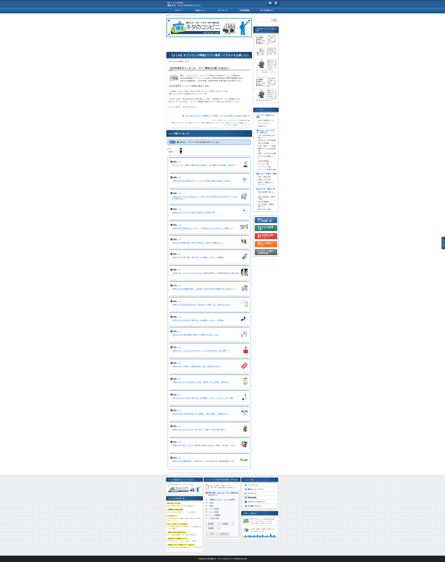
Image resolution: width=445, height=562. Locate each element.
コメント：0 (246, 125)
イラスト (225, 120)
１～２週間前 (215, 515)
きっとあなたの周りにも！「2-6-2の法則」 (182, 512)
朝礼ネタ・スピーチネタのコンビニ (184, 5)
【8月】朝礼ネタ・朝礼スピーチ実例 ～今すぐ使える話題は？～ (272, 40)
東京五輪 (247, 120)
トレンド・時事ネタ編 (201, 123)
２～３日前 (214, 509)
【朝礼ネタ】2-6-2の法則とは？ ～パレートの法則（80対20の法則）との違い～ (202, 181)
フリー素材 (240, 120)
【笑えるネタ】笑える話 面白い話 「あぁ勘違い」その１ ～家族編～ (198, 257)
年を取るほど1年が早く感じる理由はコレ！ (182, 505)
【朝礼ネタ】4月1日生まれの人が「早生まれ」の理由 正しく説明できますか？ (201, 304)
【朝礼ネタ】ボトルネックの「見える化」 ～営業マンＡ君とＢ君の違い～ (199, 429)
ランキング (223, 10)
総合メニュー (201, 10)
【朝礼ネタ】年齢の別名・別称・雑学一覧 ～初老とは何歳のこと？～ (198, 243)
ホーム (179, 10)
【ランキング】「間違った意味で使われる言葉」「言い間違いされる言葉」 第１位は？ (204, 165)
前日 (211, 506)
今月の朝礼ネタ (267, 10)
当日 (211, 503)
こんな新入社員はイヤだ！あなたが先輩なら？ (183, 534)
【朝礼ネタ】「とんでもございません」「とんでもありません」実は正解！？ (200, 350)
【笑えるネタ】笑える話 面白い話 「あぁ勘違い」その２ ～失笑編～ (198, 320)
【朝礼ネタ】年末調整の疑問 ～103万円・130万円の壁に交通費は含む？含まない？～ (204, 289)
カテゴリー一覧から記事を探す (265, 252)
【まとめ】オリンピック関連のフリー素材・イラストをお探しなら (209, 55)
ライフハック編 (236, 123)
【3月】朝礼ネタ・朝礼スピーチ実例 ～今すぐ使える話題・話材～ (272, 82)
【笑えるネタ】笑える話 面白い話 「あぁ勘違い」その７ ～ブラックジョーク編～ (203, 398)
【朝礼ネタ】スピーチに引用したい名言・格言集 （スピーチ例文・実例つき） (200, 382)
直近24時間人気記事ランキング (265, 236)
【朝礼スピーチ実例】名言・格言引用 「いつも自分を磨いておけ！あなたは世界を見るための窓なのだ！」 (266, 95)
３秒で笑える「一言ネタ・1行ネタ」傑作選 (182, 541)
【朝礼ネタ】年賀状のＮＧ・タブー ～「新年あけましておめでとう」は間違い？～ (203, 228)
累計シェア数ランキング (265, 244)
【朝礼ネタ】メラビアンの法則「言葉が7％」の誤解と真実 (193, 212)
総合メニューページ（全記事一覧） (265, 220)
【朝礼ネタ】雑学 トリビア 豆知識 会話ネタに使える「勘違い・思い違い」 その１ (204, 445)
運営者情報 (245, 10)
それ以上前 (214, 518)
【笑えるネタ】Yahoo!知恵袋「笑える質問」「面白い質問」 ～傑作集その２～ (201, 413)
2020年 (219, 120)
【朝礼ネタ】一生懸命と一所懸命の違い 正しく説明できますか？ (196, 366)
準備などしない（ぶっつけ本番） (223, 499)
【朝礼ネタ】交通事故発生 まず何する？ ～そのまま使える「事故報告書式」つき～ (203, 461)
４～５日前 (214, 512)
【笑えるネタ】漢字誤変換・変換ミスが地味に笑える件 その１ (195, 335)
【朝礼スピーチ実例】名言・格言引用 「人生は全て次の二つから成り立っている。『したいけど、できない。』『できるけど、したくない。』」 (266, 67)
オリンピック (232, 120)
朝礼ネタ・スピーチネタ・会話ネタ (183, 123)
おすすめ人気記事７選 (265, 228)
